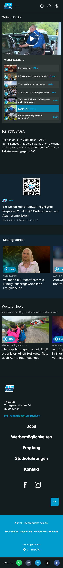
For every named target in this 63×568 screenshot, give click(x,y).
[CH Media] (31, 549)
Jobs (31, 426)
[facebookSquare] (25, 485)
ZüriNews (6, 17)
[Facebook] (57, 563)
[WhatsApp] (19, 563)
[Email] (38, 563)
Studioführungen (31, 458)
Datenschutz (11, 531)
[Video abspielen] (31, 38)
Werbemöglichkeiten (31, 436)
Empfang (31, 447)
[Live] (42, 6)
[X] (47, 563)
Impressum (26, 531)
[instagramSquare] (38, 485)
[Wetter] (49, 6)
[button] (28, 563)
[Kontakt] (56, 6)
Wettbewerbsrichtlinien (46, 531)
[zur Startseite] (8, 6)
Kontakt (31, 469)
